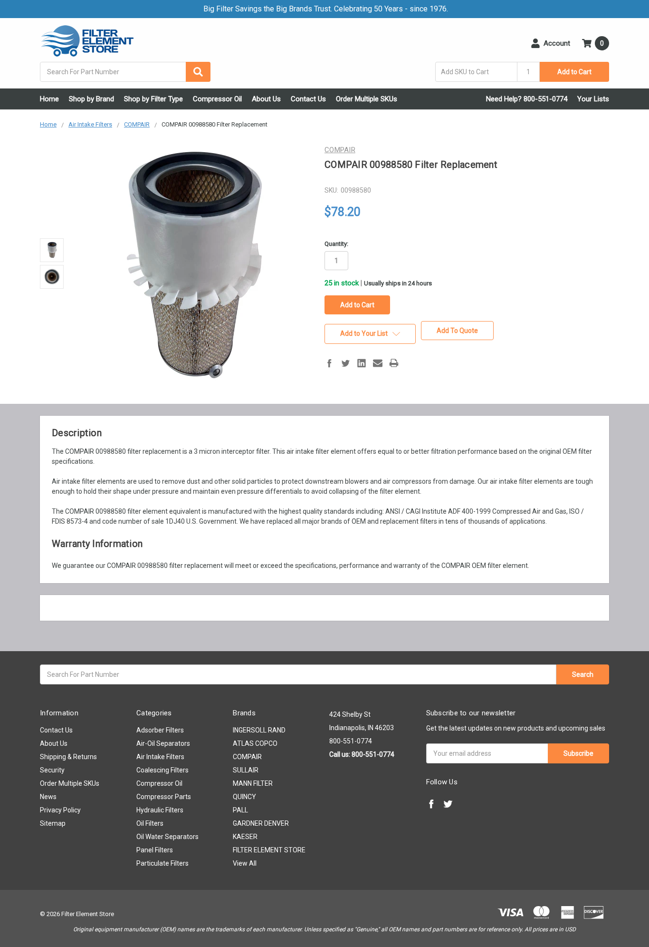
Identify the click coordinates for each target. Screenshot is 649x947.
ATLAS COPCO (255, 743)
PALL (240, 810)
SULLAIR (245, 770)
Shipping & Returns (68, 757)
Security (52, 770)
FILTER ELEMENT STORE (269, 850)
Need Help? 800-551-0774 (526, 99)
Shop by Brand (91, 99)
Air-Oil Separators (163, 743)
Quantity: (336, 243)
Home (49, 99)
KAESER (245, 836)
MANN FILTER (253, 783)
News (48, 797)
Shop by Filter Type (153, 99)
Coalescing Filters (162, 770)
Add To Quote (457, 330)
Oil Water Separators (167, 836)
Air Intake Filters (160, 757)
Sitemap (53, 823)
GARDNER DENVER (261, 823)
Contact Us (308, 99)
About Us (266, 99)
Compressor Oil (217, 99)
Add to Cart (574, 72)
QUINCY (244, 797)
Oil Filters (149, 823)
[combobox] (125, 72)
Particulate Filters (162, 863)
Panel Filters (154, 850)
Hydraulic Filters (159, 810)
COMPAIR (247, 757)
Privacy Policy (60, 810)
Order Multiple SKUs (366, 99)
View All (245, 863)
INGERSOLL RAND (259, 730)
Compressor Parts (163, 797)
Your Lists (593, 99)
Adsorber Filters (160, 730)
